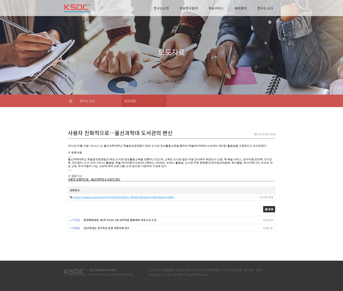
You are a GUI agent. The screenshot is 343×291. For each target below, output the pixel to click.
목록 (270, 209)
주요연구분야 (189, 8)
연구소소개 (161, 8)
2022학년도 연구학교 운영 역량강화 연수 (106, 228)
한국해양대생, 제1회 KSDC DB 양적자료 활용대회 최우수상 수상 (119, 220)
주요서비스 (216, 8)
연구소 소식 (265, 8)
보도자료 (130, 100)
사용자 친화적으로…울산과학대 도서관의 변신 (94, 179)
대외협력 (240, 8)
